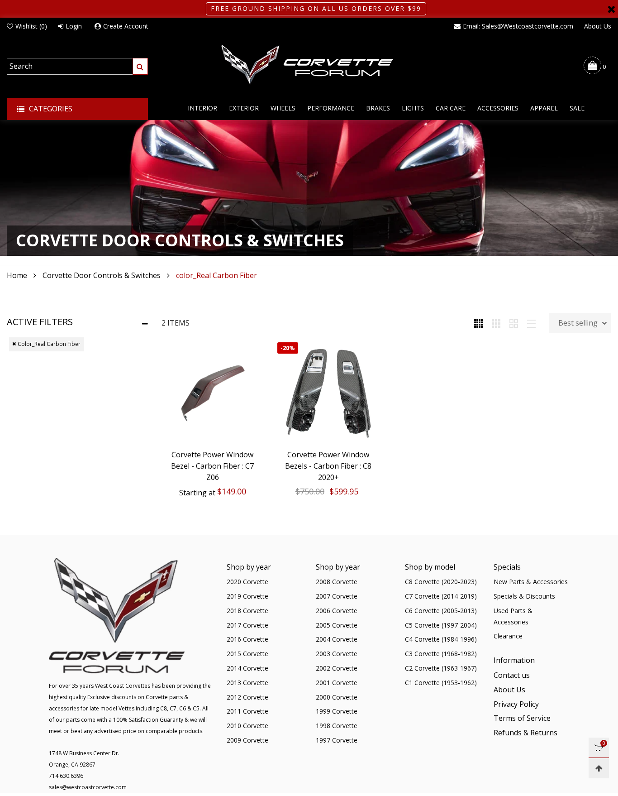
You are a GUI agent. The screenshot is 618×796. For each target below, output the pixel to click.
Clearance (508, 636)
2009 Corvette (247, 740)
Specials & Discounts (524, 596)
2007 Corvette (336, 596)
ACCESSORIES (497, 108)
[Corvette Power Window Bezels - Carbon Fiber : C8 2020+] (328, 393)
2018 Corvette (247, 610)
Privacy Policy (516, 704)
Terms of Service (522, 718)
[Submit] (140, 66)
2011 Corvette (247, 711)
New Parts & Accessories (531, 581)
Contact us (512, 675)
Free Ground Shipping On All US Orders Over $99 (316, 8)
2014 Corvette (247, 668)
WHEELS (283, 108)
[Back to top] (599, 768)
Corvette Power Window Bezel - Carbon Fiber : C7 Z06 (212, 466)
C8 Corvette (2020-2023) (441, 581)
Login (74, 26)
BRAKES (378, 108)
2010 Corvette (247, 725)
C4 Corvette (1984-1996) (441, 639)
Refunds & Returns (525, 733)
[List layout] (531, 323)
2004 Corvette (336, 639)
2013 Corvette (247, 682)
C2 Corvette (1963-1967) (441, 668)
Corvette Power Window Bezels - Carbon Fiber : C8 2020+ (328, 466)
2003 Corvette (336, 653)
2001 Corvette (336, 682)
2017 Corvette (247, 625)
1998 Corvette (336, 725)
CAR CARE (451, 108)
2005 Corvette (336, 625)
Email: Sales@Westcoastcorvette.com (518, 26)
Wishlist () (31, 26)
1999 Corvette (336, 711)
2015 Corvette (247, 653)
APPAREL (544, 108)
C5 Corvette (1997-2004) (441, 625)
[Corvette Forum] (309, 65)
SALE (577, 108)
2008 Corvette (336, 581)
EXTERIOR (244, 108)
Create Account (125, 26)
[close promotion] (611, 9)
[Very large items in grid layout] (513, 323)
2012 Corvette (247, 697)
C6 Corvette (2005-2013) (441, 610)
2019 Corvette (247, 596)
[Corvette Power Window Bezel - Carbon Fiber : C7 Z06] (213, 393)
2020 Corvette (247, 581)
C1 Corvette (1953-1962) (441, 682)
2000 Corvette (336, 697)
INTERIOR (202, 108)
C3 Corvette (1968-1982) (441, 653)
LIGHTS (413, 108)
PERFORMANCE (330, 108)
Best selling (578, 323)
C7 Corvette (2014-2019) (441, 596)
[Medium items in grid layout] (478, 323)
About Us (597, 26)
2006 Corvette (336, 610)
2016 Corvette (247, 639)
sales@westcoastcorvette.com (88, 787)
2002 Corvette (336, 668)
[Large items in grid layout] (496, 323)
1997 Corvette (336, 740)
